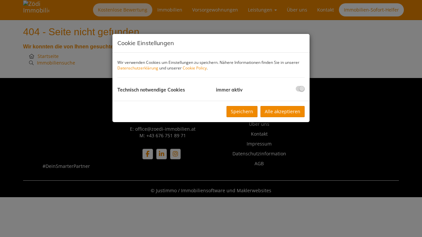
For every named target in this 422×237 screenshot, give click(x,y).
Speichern (242, 111)
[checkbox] (300, 89)
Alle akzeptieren (282, 111)
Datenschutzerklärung (137, 68)
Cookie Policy (195, 68)
